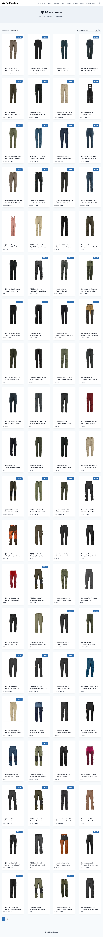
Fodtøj (49, 3)
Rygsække (55, 3)
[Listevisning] (99, 30)
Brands (88, 3)
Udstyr (82, 3)
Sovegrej (68, 3)
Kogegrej (76, 3)
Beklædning (41, 3)
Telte (62, 3)
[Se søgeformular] (99, 3)
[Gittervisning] (96, 30)
